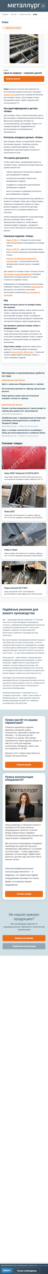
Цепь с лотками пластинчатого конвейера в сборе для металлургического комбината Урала (23, 431)
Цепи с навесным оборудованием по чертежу (23, 384)
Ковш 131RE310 (13, 249)
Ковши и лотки (25, 14)
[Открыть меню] (43, 6)
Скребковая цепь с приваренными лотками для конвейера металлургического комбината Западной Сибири (24, 420)
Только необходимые (27, 1271)
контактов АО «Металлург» (22, 352)
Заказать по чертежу (24, 938)
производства (37, 287)
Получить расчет (13, 79)
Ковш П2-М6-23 (12, 240)
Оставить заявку (24, 894)
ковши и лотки (10, 95)
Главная (5, 14)
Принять (7, 1270)
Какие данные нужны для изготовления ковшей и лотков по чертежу (20, 397)
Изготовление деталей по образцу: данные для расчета (23, 390)
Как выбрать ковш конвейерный (18, 274)
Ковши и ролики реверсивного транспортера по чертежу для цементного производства (24, 409)
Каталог (14, 14)
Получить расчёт (24, 765)
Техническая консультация (24, 946)
